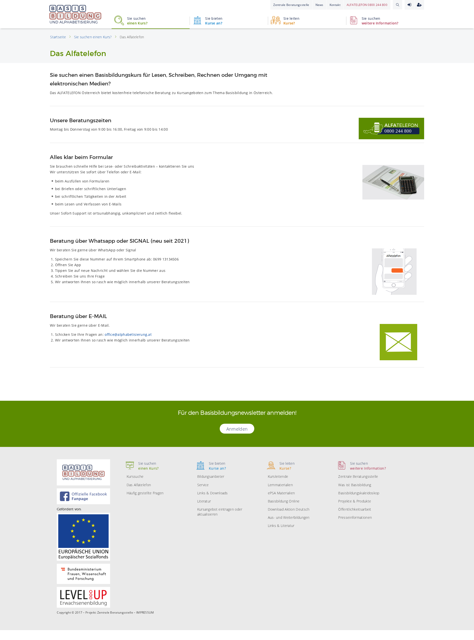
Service (203, 484)
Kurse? (291, 20)
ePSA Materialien (281, 493)
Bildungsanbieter (210, 476)
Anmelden (409, 5)
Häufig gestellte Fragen (145, 493)
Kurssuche (135, 476)
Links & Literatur (281, 525)
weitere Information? (380, 20)
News (319, 5)
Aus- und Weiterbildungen (289, 517)
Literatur (204, 501)
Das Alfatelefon (139, 484)
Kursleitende (278, 476)
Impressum (145, 613)
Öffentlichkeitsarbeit (354, 509)
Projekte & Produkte (354, 501)
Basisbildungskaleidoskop (358, 493)
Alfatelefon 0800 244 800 (367, 5)
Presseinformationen (355, 517)
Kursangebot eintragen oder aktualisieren (219, 512)
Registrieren (419, 5)
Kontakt (335, 5)
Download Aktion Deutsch (289, 509)
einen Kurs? (137, 20)
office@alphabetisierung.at (128, 334)
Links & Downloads (212, 493)
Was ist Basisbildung (354, 484)
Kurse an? (213, 20)
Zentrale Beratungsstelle (291, 5)
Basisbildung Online (284, 501)
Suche (397, 4)
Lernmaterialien (280, 484)
